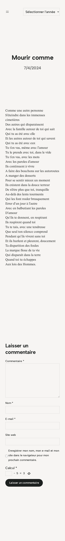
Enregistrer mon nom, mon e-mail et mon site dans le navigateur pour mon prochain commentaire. (33, 455)
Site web (10, 434)
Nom (9, 403)
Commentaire (14, 361)
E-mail (10, 419)
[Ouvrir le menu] (7, 12)
